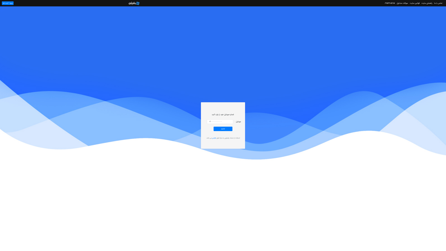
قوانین (214, 138)
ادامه (223, 128)
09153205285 (390, 3)
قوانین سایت (415, 3)
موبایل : (238, 121)
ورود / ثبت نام (8, 3)
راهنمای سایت (426, 3)
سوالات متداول (402, 3)
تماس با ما (438, 3)
